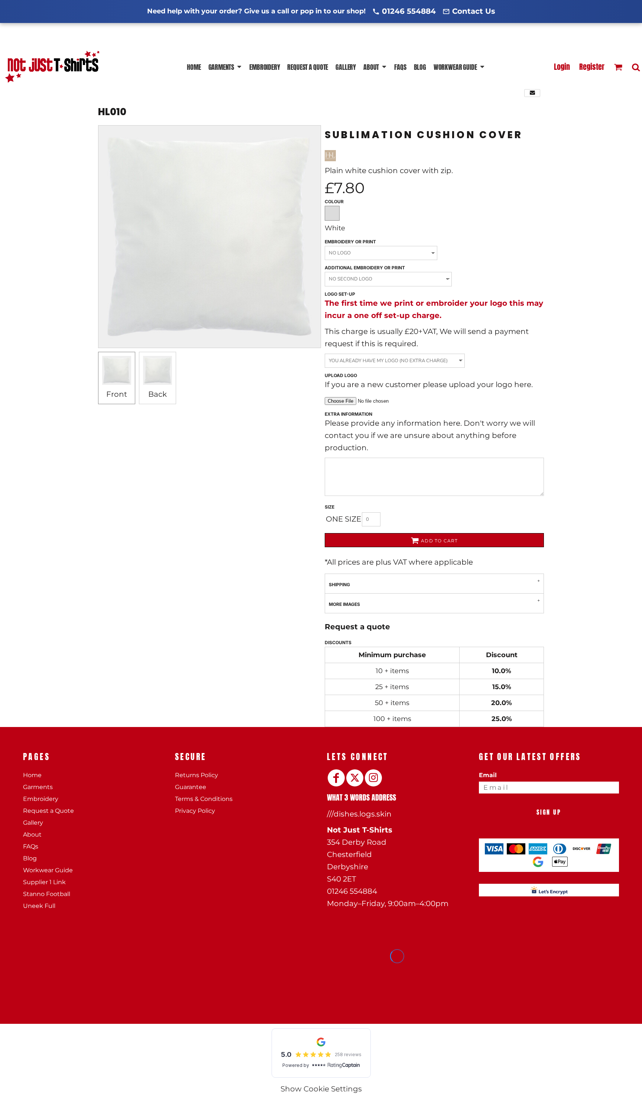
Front (116, 394)
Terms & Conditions (204, 798)
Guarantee (190, 787)
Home (32, 775)
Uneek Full (39, 905)
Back (157, 394)
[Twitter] (354, 777)
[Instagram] (373, 777)
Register (591, 66)
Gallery (33, 822)
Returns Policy (196, 775)
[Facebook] (336, 777)
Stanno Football (46, 894)
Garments (38, 787)
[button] (225, 67)
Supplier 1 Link (44, 882)
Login (562, 66)
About (32, 834)
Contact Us (473, 11)
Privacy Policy (195, 810)
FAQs (30, 846)
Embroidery (40, 798)
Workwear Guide (48, 870)
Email (488, 775)
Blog (30, 858)
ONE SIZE (343, 519)
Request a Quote (48, 810)
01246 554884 (409, 11)
